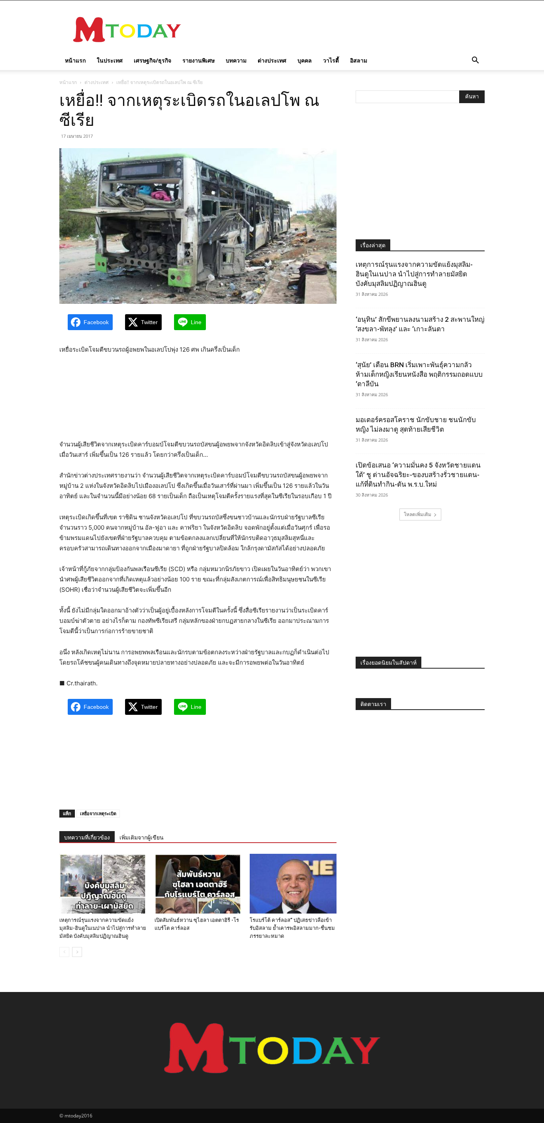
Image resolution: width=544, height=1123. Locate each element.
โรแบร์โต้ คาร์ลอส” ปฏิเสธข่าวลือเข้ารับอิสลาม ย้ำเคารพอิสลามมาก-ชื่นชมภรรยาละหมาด (292, 928)
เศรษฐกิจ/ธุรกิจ (152, 60)
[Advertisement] (340, 29)
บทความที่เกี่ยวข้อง (87, 837)
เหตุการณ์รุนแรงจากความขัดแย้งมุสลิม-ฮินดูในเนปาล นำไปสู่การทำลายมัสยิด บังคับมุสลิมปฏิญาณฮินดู (102, 928)
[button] (475, 61)
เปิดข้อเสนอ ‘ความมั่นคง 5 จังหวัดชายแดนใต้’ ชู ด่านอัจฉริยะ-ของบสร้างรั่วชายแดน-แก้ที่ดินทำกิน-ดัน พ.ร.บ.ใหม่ (418, 474)
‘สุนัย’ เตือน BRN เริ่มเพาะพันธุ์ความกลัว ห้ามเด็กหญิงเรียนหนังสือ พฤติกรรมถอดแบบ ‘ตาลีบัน (419, 374)
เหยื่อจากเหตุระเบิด (98, 813)
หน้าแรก (75, 60)
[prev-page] (64, 952)
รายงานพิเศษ (198, 60)
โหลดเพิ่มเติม (417, 514)
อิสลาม (358, 60)
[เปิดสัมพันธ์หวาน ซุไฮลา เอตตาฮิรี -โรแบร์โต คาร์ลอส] (198, 884)
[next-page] (77, 952)
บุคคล (304, 60)
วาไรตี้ (331, 60)
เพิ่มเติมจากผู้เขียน (141, 837)
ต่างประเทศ (272, 60)
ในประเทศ (110, 60)
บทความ (236, 60)
